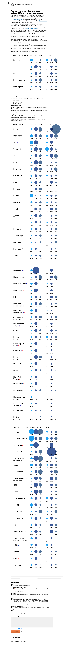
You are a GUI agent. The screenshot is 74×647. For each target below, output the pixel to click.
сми (29, 572)
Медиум (32, 639)
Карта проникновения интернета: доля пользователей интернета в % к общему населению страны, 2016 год (49, 578)
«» (16, 18)
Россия (27, 572)
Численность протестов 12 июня (15, 578)
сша (31, 572)
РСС (26, 641)
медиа (20, 572)
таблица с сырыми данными (31, 28)
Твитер (24, 639)
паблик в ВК (20, 639)
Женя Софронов (43, 20)
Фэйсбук (28, 639)
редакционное (23, 572)
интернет (16, 572)
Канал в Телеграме (14, 639)
